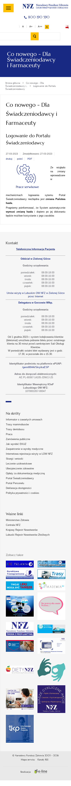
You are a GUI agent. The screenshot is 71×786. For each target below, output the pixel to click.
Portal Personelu (15, 483)
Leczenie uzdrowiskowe (19, 463)
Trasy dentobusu (15, 429)
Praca (9, 434)
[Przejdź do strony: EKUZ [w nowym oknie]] (51, 646)
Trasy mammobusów (17, 424)
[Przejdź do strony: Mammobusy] (51, 574)
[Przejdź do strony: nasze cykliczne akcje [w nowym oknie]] (51, 699)
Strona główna (12, 83)
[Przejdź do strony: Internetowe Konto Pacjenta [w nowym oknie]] (20, 729)
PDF (29, 159)
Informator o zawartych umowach (24, 419)
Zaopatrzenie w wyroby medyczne (24, 449)
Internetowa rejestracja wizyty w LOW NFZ (29, 453)
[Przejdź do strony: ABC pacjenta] (20, 564)
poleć (20, 159)
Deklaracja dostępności (18, 488)
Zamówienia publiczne (18, 439)
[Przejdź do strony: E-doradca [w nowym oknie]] (20, 699)
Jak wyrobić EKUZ (16, 444)
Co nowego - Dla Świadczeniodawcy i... (24, 85)
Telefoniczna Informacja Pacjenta (35, 249)
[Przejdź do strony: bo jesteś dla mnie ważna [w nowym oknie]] (51, 606)
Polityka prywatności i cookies (22, 493)
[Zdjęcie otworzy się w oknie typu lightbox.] (27, 177)
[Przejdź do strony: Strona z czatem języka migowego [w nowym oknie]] (51, 669)
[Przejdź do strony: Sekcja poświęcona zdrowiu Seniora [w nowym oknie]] (20, 606)
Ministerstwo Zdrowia (17, 520)
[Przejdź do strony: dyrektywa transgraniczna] (20, 574)
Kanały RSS (42, 759)
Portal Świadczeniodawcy (20, 478)
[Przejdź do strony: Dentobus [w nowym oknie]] (51, 629)
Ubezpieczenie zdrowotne (20, 468)
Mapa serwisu (28, 759)
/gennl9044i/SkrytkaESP (35, 367)
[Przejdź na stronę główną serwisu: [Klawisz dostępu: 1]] (45, 6)
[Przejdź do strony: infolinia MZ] (20, 585)
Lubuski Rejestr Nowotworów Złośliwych (28, 534)
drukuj (9, 159)
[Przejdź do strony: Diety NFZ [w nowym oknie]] (20, 669)
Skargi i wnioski (14, 458)
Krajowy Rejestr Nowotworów (21, 529)
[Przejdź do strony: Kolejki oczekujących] (51, 564)
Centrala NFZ (13, 525)
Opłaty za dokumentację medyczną (25, 473)
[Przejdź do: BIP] (67, 27)
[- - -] (8, 8)
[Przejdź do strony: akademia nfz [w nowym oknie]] (51, 585)
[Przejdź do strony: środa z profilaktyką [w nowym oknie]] (20, 629)
